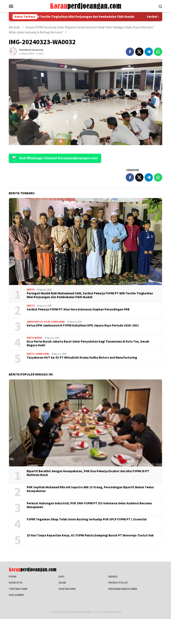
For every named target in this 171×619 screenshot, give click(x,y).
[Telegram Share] (149, 52)
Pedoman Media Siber (122, 589)
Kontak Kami (67, 589)
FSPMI (12, 576)
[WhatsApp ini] (158, 52)
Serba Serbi (58, 321)
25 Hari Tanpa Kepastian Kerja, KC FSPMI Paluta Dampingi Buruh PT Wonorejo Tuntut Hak (90, 535)
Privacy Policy (118, 582)
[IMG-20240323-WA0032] (85, 102)
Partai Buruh (34, 337)
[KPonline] (85, 6)
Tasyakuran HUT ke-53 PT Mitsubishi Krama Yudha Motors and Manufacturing (82, 357)
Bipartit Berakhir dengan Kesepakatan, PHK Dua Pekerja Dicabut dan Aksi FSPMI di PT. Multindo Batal (88, 473)
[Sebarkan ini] (130, 52)
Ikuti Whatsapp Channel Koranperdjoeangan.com (58, 158)
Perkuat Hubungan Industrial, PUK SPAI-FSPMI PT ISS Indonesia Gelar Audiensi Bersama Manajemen (89, 505)
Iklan (62, 582)
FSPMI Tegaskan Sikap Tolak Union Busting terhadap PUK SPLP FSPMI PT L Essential (86, 519)
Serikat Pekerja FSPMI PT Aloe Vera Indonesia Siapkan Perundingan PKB (78, 309)
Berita (31, 289)
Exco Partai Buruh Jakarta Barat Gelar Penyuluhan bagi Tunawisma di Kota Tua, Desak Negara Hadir (88, 343)
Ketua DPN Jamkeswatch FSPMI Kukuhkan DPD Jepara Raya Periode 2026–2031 (83, 325)
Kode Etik (15, 582)
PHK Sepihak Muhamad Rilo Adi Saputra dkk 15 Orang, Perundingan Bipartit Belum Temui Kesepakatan (90, 489)
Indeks (113, 576)
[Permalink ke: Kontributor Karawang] (13, 51)
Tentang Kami (18, 589)
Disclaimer (16, 595)
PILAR (47, 321)
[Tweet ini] (139, 52)
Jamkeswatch (35, 321)
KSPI (61, 576)
